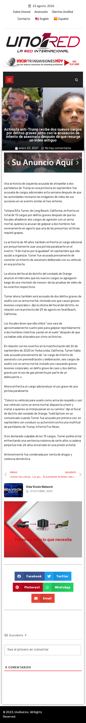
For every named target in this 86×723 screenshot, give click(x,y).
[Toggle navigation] (9, 79)
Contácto (24, 19)
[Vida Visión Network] (13, 490)
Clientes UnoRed (62, 12)
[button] (8, 162)
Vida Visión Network (39, 486)
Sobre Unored (21, 12)
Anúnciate (41, 12)
